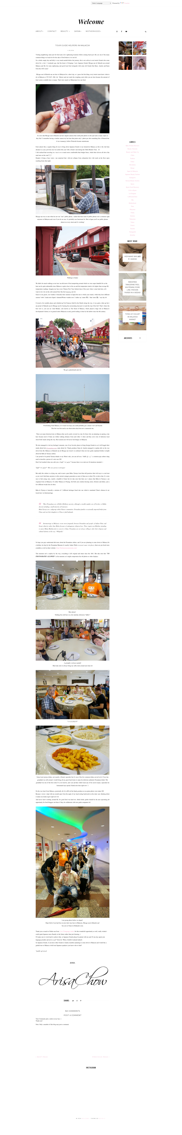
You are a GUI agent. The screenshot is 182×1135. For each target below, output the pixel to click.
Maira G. (102, 1118)
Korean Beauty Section (132, 181)
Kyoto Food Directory (132, 187)
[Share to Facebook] (77, 1001)
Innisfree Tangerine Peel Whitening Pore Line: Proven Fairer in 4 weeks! (132, 287)
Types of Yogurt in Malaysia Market (132, 316)
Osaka (132, 213)
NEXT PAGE (42, 1057)
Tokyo (132, 222)
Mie (132, 200)
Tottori (132, 225)
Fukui (132, 162)
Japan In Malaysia (132, 171)
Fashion (132, 158)
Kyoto (132, 184)
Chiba (132, 155)
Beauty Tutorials (132, 149)
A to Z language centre (67, 931)
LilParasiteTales (132, 197)
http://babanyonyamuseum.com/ (66, 548)
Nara (132, 206)
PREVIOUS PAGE (100, 1057)
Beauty (65, 31)
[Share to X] (73, 1001)
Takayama (132, 219)
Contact (52, 31)
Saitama (132, 216)
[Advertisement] (132, 106)
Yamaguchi (132, 232)
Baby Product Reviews (132, 146)
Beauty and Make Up (132, 152)
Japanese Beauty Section (132, 174)
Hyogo (132, 168)
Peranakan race (51, 448)
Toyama (132, 229)
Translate (127, 3)
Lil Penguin (132, 193)
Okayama (132, 209)
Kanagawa (132, 177)
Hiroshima (132, 165)
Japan (77, 31)
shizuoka (132, 235)
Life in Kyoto (132, 190)
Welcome (91, 21)
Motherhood (93, 31)
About (39, 31)
